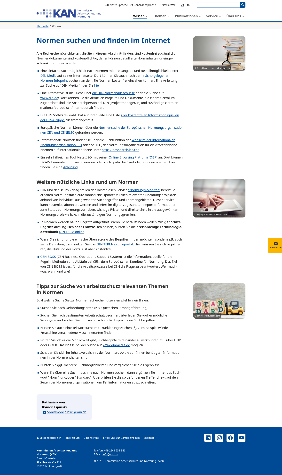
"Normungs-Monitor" (144, 190)
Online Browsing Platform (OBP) (133, 157)
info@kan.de (110, 454)
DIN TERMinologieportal (115, 244)
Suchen (242, 5)
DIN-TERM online (71, 232)
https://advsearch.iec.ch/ (120, 150)
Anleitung (70, 167)
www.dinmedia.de (116, 345)
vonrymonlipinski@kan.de (66, 412)
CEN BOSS (48, 256)
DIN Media (48, 75)
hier (97, 85)
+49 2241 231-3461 (115, 450)
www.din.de (49, 98)
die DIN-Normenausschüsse (113, 93)
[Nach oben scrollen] (275, 469)
